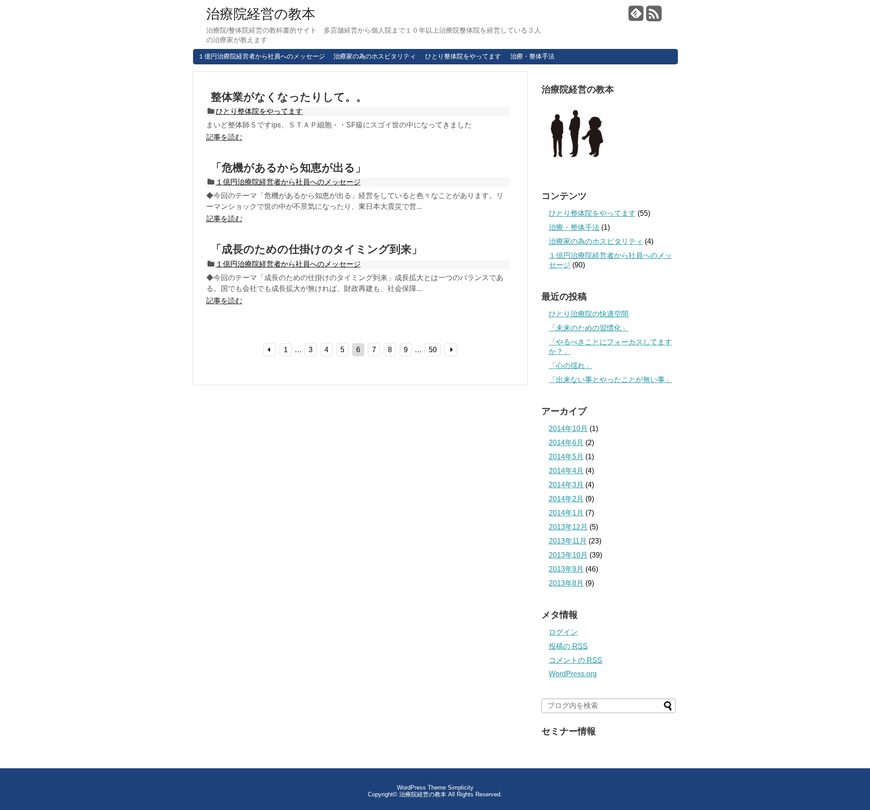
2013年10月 (568, 555)
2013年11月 (568, 541)
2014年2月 (566, 499)
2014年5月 (566, 457)
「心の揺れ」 (570, 365)
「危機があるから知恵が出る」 (288, 167)
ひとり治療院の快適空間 (588, 314)
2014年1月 (566, 513)
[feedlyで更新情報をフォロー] (636, 17)
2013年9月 (566, 569)
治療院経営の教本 (260, 14)
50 (433, 350)
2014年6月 (566, 442)
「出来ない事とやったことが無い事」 (610, 379)
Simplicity (461, 787)
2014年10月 (568, 428)
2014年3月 (566, 485)
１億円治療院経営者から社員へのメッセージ (261, 56)
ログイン (563, 632)
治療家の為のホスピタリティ (375, 56)
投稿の (568, 646)
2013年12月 (568, 527)
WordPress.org (573, 674)
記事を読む (224, 137)
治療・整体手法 (532, 56)
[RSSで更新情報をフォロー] (654, 17)
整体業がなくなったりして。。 (289, 97)
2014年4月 (566, 471)
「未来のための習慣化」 (588, 328)
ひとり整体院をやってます (463, 56)
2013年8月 (566, 583)
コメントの (575, 660)
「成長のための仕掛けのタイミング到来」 (316, 249)
